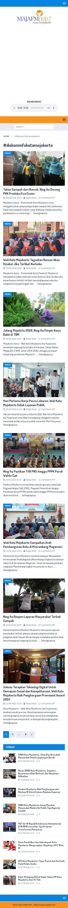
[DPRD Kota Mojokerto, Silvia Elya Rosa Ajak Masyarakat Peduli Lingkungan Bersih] (9, 758)
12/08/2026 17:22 (27, 867)
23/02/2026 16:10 (14, 551)
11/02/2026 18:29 (14, 625)
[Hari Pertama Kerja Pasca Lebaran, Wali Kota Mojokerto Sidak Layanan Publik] (34, 380)
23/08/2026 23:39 (27, 780)
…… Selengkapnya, (39, 213)
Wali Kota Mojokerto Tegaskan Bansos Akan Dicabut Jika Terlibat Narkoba (31, 262)
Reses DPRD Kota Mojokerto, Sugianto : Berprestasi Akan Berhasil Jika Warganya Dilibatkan (38, 773)
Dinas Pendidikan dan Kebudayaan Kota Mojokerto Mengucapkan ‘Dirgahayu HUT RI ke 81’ (41, 845)
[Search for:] (34, 126)
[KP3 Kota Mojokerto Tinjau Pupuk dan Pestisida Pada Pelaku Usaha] (9, 864)
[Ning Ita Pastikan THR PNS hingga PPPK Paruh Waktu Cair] (34, 450)
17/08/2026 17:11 (27, 833)
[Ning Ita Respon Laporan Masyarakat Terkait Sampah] (34, 595)
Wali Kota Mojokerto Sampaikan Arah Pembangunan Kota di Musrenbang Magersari (32, 544)
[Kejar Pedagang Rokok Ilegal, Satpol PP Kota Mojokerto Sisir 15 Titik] (9, 880)
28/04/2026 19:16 (14, 198)
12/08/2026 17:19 (27, 883)
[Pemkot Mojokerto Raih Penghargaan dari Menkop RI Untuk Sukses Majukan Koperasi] (9, 792)
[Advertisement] (34, 63)
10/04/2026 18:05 (14, 268)
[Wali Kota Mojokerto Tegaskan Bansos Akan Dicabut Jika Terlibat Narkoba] (34, 239)
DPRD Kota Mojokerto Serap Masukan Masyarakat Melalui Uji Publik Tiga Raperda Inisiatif (39, 808)
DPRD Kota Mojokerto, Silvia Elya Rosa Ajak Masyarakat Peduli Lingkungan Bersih (39, 756)
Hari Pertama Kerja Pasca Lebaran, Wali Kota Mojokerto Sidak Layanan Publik (32, 403)
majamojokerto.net (47, 905)
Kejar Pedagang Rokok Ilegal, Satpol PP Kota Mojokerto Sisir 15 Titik (40, 878)
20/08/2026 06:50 (27, 814)
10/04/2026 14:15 (14, 339)
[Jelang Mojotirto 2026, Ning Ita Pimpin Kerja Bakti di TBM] (34, 309)
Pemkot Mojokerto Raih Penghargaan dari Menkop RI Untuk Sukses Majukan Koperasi (39, 790)
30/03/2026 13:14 (14, 409)
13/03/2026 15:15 (14, 480)
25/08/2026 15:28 (27, 761)
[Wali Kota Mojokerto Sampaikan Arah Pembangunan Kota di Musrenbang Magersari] (34, 521)
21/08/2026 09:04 (27, 795)
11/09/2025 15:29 (14, 703)
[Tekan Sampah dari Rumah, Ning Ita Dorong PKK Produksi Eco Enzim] (34, 168)
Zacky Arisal (31, 198)
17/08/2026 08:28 (27, 852)
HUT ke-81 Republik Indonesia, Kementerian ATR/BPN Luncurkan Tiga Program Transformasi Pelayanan (39, 826)
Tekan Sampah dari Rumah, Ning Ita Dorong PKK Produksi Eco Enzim (31, 191)
